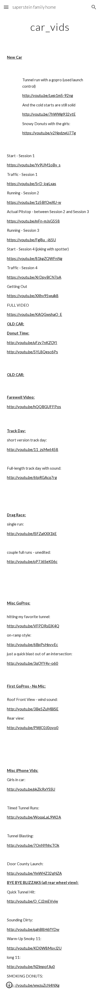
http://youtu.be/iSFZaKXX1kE (32, 533)
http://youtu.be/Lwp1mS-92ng (47, 95)
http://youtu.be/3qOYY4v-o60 (32, 663)
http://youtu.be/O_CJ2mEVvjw (32, 901)
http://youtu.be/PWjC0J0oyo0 (32, 728)
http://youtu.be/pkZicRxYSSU (31, 789)
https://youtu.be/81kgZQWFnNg (34, 258)
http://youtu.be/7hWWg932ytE (49, 114)
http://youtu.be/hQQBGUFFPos (34, 407)
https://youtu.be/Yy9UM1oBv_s (34, 165)
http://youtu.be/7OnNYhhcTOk (33, 845)
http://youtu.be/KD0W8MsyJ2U (34, 948)
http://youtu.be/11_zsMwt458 (32, 449)
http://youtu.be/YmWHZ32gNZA (34, 873)
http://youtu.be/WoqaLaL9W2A (34, 817)
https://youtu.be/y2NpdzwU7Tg (49, 133)
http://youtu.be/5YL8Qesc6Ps (32, 352)
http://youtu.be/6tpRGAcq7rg (32, 477)
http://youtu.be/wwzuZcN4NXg (33, 985)
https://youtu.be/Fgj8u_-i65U (31, 240)
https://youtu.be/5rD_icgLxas (31, 184)
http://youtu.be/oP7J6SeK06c (32, 561)
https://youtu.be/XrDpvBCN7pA (34, 277)
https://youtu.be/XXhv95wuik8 (32, 296)
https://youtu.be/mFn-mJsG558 (33, 221)
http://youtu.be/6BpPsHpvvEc (32, 644)
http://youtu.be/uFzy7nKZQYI (32, 342)
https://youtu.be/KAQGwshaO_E (34, 314)
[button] (6, 7)
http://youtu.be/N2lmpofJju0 (31, 966)
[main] (50, 27)
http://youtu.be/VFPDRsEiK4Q (33, 626)
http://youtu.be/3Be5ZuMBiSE (32, 709)
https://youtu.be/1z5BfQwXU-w (34, 202)
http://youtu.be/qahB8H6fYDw (33, 929)
